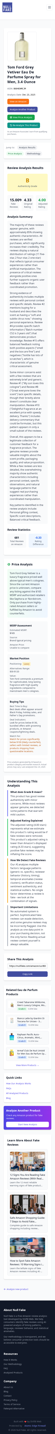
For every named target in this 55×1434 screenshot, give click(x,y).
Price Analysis (15, 153)
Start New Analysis (27, 1124)
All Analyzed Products (17, 1093)
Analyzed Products (13, 1372)
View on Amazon (18, 101)
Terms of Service (12, 1404)
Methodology (33, 153)
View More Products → (27, 1065)
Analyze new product (17, 1289)
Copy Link (27, 974)
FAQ (6, 1368)
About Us (8, 1387)
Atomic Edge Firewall (35, 1425)
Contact (7, 1395)
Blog (8, 1098)
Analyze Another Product (22, 109)
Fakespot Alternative (14, 1408)
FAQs (8, 1088)
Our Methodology (13, 1364)
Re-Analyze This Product (25, 125)
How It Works (10, 1359)
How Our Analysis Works (18, 1083)
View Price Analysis (22, 117)
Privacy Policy (10, 1400)
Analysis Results (27, 147)
